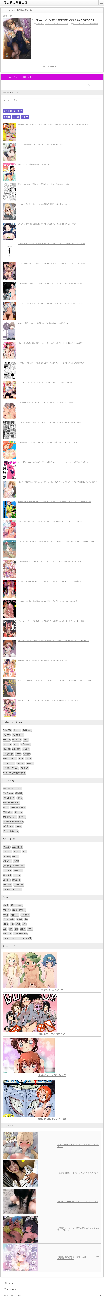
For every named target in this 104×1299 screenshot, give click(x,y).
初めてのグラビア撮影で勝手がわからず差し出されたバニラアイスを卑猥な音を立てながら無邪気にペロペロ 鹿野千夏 (58, 482)
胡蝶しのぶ (18, 870)
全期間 (25, 117)
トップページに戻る (53, 66)
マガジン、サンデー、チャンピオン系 (17, 938)
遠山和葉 (6, 856)
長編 (26, 919)
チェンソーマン (9, 763)
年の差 (5, 905)
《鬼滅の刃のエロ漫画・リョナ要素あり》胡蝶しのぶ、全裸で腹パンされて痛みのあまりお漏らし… (51, 283)
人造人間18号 (17, 847)
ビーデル (17, 875)
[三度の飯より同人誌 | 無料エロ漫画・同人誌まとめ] (15, 4)
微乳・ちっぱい (16, 905)
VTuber (18, 754)
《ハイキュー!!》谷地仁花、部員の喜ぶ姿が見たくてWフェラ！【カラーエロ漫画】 (46, 382)
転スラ (5, 807)
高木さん (30, 763)
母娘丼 (5, 915)
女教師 (17, 924)
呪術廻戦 (26, 754)
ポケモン (6, 740)
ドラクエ (6, 735)
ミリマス (40, 24)
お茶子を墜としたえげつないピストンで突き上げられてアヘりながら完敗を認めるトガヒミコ (49, 561)
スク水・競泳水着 (20, 934)
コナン (25, 740)
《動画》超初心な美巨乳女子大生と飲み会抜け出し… (78, 1174)
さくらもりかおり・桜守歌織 (85, 24)
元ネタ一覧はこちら (10, 831)
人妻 (4, 929)
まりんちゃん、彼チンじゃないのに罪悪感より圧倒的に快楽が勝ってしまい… (44, 204)
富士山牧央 (7, 875)
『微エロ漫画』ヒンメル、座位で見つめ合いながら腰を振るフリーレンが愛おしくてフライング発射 (51, 244)
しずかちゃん (19, 885)
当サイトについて (9, 1289)
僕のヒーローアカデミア (12, 788)
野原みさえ (16, 880)
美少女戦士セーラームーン (13, 822)
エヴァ (16, 744)
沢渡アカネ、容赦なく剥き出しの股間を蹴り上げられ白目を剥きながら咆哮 (43, 184)
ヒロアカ (26, 749)
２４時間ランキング (13, 111)
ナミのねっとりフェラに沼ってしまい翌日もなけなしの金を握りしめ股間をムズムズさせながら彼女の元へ (54, 124)
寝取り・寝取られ (18, 910)
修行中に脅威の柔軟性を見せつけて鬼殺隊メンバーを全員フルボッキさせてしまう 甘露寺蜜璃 (49, 581)
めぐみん (17, 852)
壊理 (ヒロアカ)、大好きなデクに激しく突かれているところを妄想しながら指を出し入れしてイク (51, 700)
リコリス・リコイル (10, 768)
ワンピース (7, 744)
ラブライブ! (16, 740)
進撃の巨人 (16, 749)
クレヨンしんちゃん (18, 807)
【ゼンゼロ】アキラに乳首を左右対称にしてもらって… (78, 1146)
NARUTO (20, 763)
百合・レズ (15, 915)
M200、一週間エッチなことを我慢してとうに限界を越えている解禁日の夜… (44, 323)
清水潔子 (6, 880)
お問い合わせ (8, 1283)
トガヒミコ (7, 852)
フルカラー (25, 915)
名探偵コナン (8, 826)
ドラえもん (24, 768)
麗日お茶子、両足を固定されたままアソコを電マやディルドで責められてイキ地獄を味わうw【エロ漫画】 (53, 641)
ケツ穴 (30, 929)
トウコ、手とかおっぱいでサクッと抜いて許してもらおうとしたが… (41, 144)
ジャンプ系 (7, 934)
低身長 (5, 924)
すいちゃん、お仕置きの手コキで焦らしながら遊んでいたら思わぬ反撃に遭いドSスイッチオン (50, 303)
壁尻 (10, 929)
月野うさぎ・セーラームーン (13, 866)
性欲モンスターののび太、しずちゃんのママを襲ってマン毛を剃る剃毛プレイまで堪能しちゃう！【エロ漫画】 (55, 680)
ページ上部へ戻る (100, 1295)
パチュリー (7, 861)
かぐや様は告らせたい (11, 803)
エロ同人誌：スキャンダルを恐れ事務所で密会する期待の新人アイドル (64, 19)
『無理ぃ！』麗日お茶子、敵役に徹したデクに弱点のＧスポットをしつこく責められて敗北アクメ (51, 363)
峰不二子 (15, 856)
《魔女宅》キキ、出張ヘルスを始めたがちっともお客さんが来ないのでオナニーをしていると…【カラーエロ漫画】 (57, 541)
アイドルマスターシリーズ (57, 24)
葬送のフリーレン (9, 759)
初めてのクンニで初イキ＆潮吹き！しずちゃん (34, 164)
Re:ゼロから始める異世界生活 (14, 773)
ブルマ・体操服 (9, 919)
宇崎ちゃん (27, 730)
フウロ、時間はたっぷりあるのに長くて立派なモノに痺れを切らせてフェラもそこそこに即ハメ (50, 521)
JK (12, 924)
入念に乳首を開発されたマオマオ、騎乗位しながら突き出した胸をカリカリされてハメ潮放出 (49, 422)
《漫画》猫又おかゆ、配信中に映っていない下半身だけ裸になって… (78, 1258)
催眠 (16, 929)
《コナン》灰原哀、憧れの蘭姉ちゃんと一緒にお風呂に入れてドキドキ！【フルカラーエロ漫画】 (51, 343)
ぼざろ (21, 759)
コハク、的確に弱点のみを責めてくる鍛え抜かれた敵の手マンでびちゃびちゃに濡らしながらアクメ (51, 263)
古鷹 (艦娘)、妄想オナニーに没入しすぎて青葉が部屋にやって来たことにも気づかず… (47, 402)
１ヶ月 (16, 117)
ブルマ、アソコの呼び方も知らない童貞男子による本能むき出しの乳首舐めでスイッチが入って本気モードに (54, 502)
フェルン (6, 847)
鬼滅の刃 (6, 749)
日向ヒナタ (7, 885)
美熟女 (22, 929)
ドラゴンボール (18, 735)
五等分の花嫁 (8, 754)
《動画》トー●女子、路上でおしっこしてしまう (77, 1202)
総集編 (19, 919)
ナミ (24, 852)
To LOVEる (7, 730)
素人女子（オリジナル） (12, 889)
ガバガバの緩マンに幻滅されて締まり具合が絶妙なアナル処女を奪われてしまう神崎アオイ (48, 224)
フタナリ (6, 910)
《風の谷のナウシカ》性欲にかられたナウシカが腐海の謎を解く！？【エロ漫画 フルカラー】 (49, 442)
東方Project (25, 744)
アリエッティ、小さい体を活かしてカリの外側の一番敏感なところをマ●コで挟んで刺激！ (48, 601)
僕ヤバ (28, 759)
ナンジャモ (7, 870)
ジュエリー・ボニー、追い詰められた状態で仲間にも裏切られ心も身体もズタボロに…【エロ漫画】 (51, 621)
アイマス (17, 730)
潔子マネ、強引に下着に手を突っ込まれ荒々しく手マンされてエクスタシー (43, 660)
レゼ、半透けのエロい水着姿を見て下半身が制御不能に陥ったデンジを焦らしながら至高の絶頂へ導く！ (53, 462)
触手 (24, 924)
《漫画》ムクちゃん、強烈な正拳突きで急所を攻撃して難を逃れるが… (78, 1229)
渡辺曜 (16, 861)
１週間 (7, 117)
